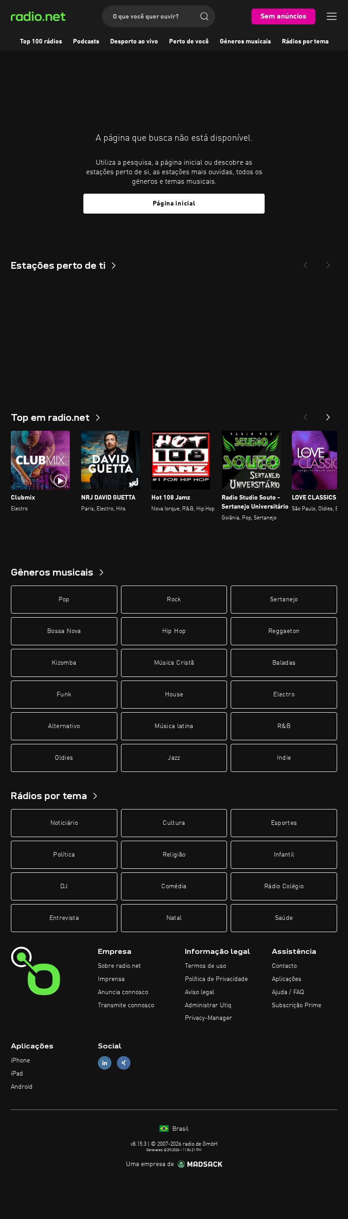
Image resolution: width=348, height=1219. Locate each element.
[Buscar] (204, 16)
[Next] (328, 262)
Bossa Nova (64, 631)
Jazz (174, 758)
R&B (283, 726)
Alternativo (64, 726)
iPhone (20, 1060)
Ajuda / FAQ (288, 992)
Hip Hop (174, 631)
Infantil (284, 855)
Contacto (284, 966)
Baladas (283, 663)
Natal (174, 918)
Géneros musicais (245, 41)
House (174, 694)
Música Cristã (174, 663)
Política (64, 855)
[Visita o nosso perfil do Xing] (123, 1063)
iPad (17, 1074)
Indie (284, 758)
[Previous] (305, 262)
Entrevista (64, 918)
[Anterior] (305, 414)
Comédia (173, 886)
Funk (64, 694)
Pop (64, 599)
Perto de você (189, 41)
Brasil (179, 1129)
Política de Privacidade (216, 979)
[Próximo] (328, 414)
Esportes (284, 823)
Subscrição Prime (296, 1005)
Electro (283, 694)
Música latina (174, 726)
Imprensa (111, 979)
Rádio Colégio (284, 886)
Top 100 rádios (41, 41)
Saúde (284, 918)
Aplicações (286, 979)
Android (22, 1087)
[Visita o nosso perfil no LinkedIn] (104, 1063)
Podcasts (86, 41)
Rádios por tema (305, 41)
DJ (64, 886)
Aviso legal (199, 992)
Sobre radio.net (119, 966)
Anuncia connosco (123, 992)
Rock (174, 599)
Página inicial (174, 203)
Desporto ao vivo (134, 41)
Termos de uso (205, 966)
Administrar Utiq (208, 1005)
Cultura (174, 823)
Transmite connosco (126, 1005)
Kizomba (64, 663)
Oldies (64, 758)
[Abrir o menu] (331, 16)
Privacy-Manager (208, 1018)
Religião (174, 855)
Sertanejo (284, 599)
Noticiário (64, 823)
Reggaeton (284, 631)
